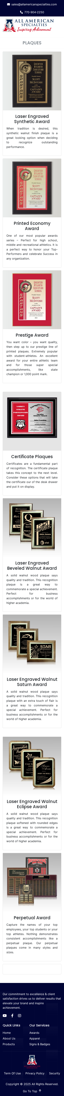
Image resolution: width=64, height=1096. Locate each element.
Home (7, 1032)
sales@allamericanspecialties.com (34, 4)
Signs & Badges (39, 1044)
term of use (12, 1073)
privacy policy (34, 1073)
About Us (9, 1038)
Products (9, 1044)
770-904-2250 (34, 12)
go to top (30, 1091)
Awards (34, 1032)
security (54, 1073)
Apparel (34, 1038)
